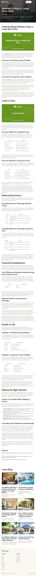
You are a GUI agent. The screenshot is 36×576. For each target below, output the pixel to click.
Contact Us (29, 1)
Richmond (18, 559)
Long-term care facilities (6, 79)
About (3, 558)
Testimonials (4, 563)
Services (3, 561)
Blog (2, 559)
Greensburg (18, 556)
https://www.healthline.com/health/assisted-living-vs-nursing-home (14, 459)
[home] (5, 2)
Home (3, 556)
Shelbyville (18, 561)
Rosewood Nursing (31, 573)
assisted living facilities (9, 54)
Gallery (3, 565)
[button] (33, 2)
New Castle (18, 558)
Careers (3, 567)
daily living (8, 64)
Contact (3, 569)
